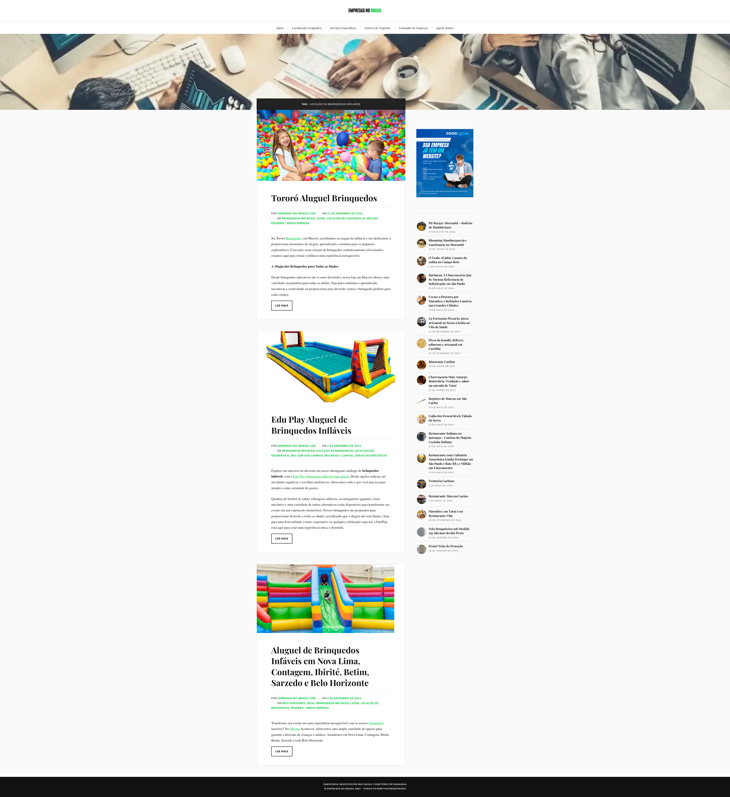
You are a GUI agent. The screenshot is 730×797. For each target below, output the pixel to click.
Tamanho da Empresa (413, 28)
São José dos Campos (307, 455)
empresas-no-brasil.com (297, 213)
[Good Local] (444, 204)
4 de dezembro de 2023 (344, 698)
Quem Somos (445, 28)
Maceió (372, 218)
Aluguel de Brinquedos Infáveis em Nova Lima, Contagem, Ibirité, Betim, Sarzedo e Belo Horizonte (320, 666)
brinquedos (376, 723)
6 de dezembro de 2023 (344, 445)
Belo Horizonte (294, 703)
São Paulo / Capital (339, 455)
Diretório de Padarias (391, 784)
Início (280, 28)
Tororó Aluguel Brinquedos (324, 197)
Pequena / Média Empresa (290, 223)
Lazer (321, 218)
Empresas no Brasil (340, 788)
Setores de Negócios (377, 28)
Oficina (295, 728)
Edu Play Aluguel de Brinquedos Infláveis (311, 425)
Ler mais (281, 305)
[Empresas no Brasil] (365, 10)
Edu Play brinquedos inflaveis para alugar (321, 476)
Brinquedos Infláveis (298, 218)
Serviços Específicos (343, 28)
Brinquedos (294, 238)
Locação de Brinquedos (335, 450)
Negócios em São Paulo (355, 784)
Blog (311, 703)
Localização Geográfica (307, 28)
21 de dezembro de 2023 (345, 213)
